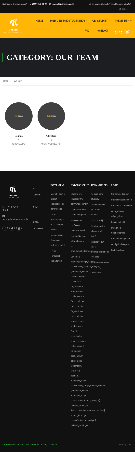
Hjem (39, 20)
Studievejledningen (120, 194)
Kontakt (102, 30)
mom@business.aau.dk (63, 4)
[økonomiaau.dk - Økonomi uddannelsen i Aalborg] (14, 27)
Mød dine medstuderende (67, 20)
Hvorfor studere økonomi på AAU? (98, 231)
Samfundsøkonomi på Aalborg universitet (100, 267)
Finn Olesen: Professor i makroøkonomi (78, 225)
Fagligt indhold (118, 222)
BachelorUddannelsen (121, 199)
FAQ (86, 30)
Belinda (19, 136)
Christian (51, 136)
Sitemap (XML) (126, 444)
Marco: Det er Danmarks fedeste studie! (58, 240)
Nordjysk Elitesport (120, 244)
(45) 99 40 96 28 (39, 4)
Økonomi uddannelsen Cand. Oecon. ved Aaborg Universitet (29, 444)
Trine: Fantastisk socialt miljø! (56, 256)
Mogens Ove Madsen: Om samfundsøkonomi (79, 199)
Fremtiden (122, 20)
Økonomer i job (98, 220)
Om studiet (100, 20)
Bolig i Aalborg (117, 250)
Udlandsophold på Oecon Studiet (98, 209)
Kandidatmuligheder (120, 238)
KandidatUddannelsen (121, 205)
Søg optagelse (38, 223)
